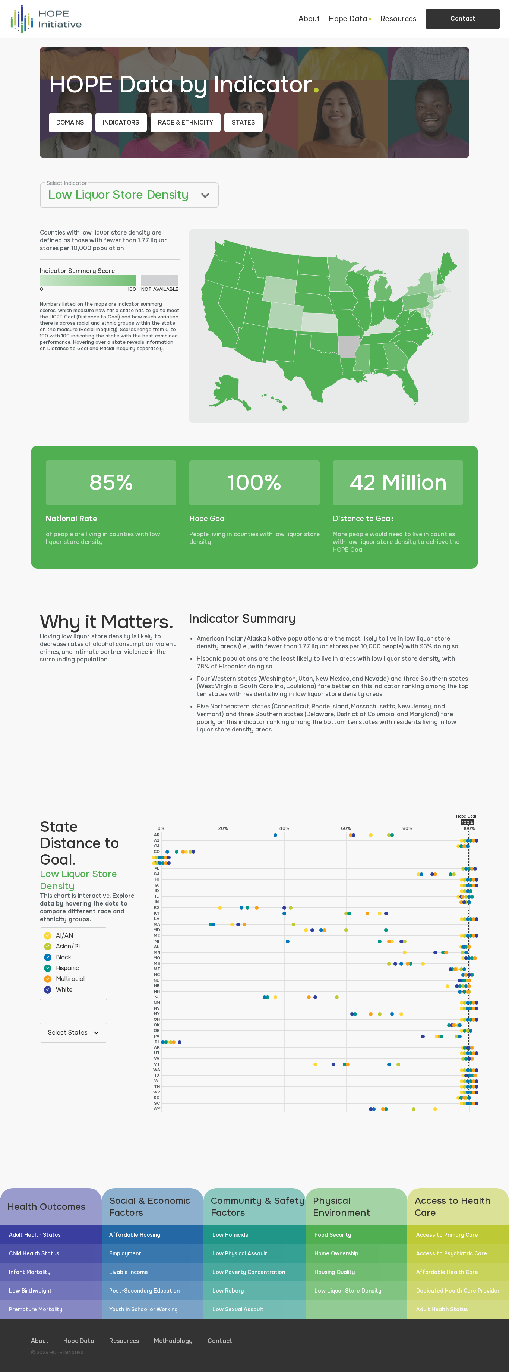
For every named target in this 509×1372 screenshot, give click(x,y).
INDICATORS (121, 122)
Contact (220, 1341)
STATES (243, 122)
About (309, 18)
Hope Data (78, 1341)
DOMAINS (70, 122)
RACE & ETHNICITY (185, 122)
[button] (350, 19)
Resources (398, 18)
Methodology (173, 1341)
